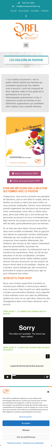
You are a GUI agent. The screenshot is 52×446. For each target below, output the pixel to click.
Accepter (26, 423)
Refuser (26, 430)
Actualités (35, 11)
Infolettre (44, 11)
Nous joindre (24, 11)
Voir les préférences (26, 437)
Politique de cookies (14, 443)
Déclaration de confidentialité (33, 443)
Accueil (14, 11)
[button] (48, 392)
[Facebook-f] (25, 16)
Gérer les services (25, 417)
